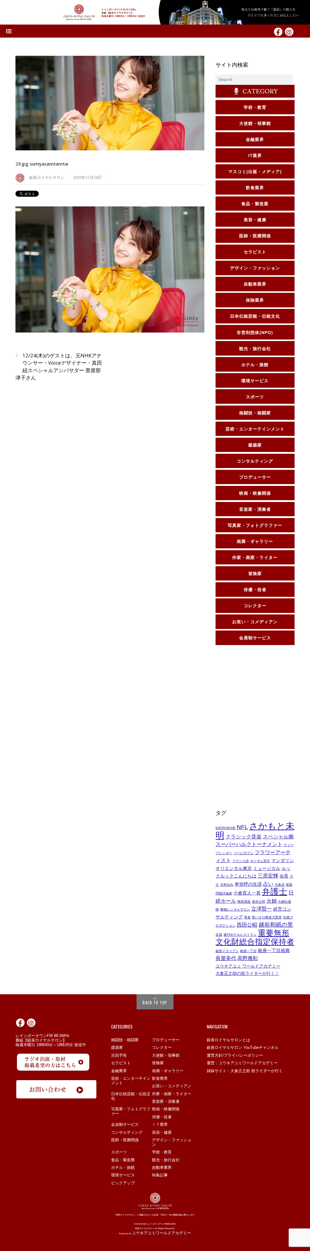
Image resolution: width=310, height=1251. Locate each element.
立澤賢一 (261, 909)
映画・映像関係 (166, 1109)
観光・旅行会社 (166, 1160)
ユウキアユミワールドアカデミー (161, 1233)
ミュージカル (266, 868)
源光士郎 (258, 901)
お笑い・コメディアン (171, 1086)
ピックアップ (123, 1183)
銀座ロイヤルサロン (46, 177)
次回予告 (119, 1055)
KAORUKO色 (226, 828)
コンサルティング (127, 1132)
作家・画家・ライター (171, 1094)
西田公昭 (247, 925)
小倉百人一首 (247, 893)
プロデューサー (166, 1040)
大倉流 (280, 884)
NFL (242, 827)
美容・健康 (162, 1132)
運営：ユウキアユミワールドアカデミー (242, 1063)
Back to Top (155, 1002)
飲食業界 (160, 1078)
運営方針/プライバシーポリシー (235, 1055)
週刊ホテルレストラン (240, 934)
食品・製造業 (123, 1160)
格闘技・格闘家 (125, 1040)
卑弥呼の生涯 (248, 884)
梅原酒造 (244, 901)
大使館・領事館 (166, 1055)
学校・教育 (162, 1152)
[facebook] (278, 31)
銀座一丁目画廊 (274, 950)
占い (268, 884)
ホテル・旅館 (123, 1167)
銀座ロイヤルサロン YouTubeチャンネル (243, 1047)
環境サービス (123, 1175)
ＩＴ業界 (160, 1124)
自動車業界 (162, 1167)
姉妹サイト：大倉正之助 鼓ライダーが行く (245, 1071)
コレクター (162, 1047)
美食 (247, 917)
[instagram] (289, 31)
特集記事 (160, 1175)
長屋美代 (226, 958)
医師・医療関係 (125, 1140)
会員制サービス (125, 1124)
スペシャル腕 (278, 837)
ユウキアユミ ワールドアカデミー (248, 966)
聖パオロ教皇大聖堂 (267, 917)
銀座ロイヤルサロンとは (228, 1040)
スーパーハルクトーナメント (249, 844)
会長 (284, 876)
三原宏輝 (268, 876)
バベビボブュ (243, 853)
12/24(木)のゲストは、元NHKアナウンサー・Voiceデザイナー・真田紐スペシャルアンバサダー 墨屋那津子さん (58, 366)
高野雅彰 (247, 958)
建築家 (117, 1047)
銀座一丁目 (248, 951)
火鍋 (271, 901)
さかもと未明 (255, 830)
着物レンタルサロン (235, 909)
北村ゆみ (226, 884)
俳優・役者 (162, 1117)
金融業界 (119, 1071)
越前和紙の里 (276, 924)
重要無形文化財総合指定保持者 (255, 937)
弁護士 (274, 891)
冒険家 (158, 1063)
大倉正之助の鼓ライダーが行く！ (247, 973)
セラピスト (121, 1063)
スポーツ (119, 1152)
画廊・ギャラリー (167, 1071)
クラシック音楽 (244, 837)
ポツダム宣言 (260, 861)
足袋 (219, 934)
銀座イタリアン (227, 951)
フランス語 (240, 861)
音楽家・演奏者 (166, 1101)
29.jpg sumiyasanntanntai (41, 164)
